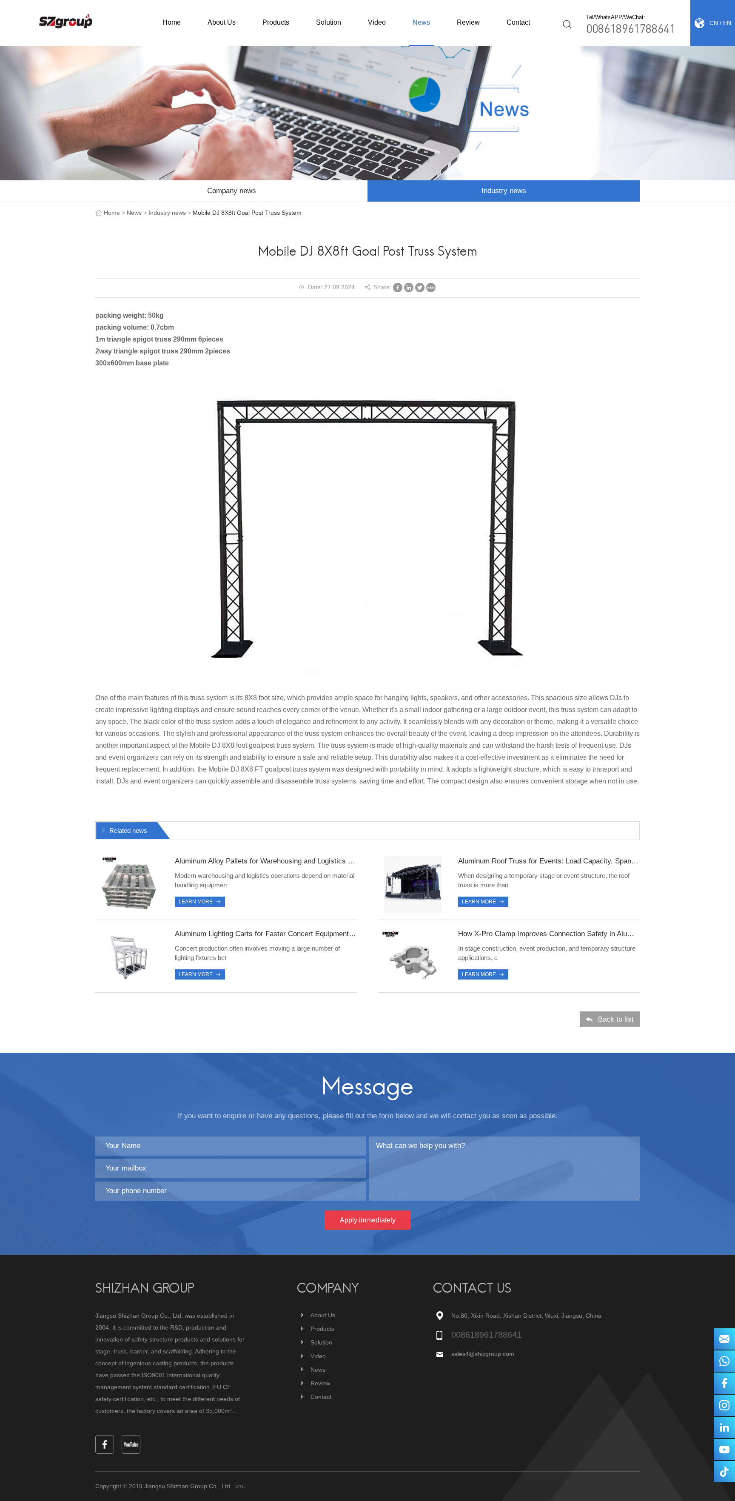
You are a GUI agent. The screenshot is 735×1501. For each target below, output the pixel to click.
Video (377, 22)
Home (171, 22)
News (421, 22)
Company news (231, 191)
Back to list (616, 1019)
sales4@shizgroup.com (482, 1353)
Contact (518, 22)
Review (468, 22)
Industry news (503, 191)
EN (727, 23)
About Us (222, 22)
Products (275, 22)
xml (240, 1486)
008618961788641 (630, 28)
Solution (328, 22)
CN (713, 23)
